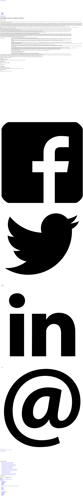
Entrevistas (3, 487)
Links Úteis (3, 483)
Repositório (3, 14)
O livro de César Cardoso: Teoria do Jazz (6, 472)
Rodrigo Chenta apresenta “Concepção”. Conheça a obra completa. (8, 474)
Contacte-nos (3, 493)
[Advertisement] (41, 6)
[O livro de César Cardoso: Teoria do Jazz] (6, 471)
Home (2, 12)
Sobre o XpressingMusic (4, 481)
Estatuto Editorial (3, 482)
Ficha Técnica (3, 492)
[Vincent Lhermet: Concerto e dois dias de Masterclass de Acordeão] (9, 464)
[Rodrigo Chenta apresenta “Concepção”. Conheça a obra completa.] (9, 473)
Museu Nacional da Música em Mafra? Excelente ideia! (7, 463)
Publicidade (3, 484)
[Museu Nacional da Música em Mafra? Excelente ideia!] (7, 462)
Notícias (2, 13)
